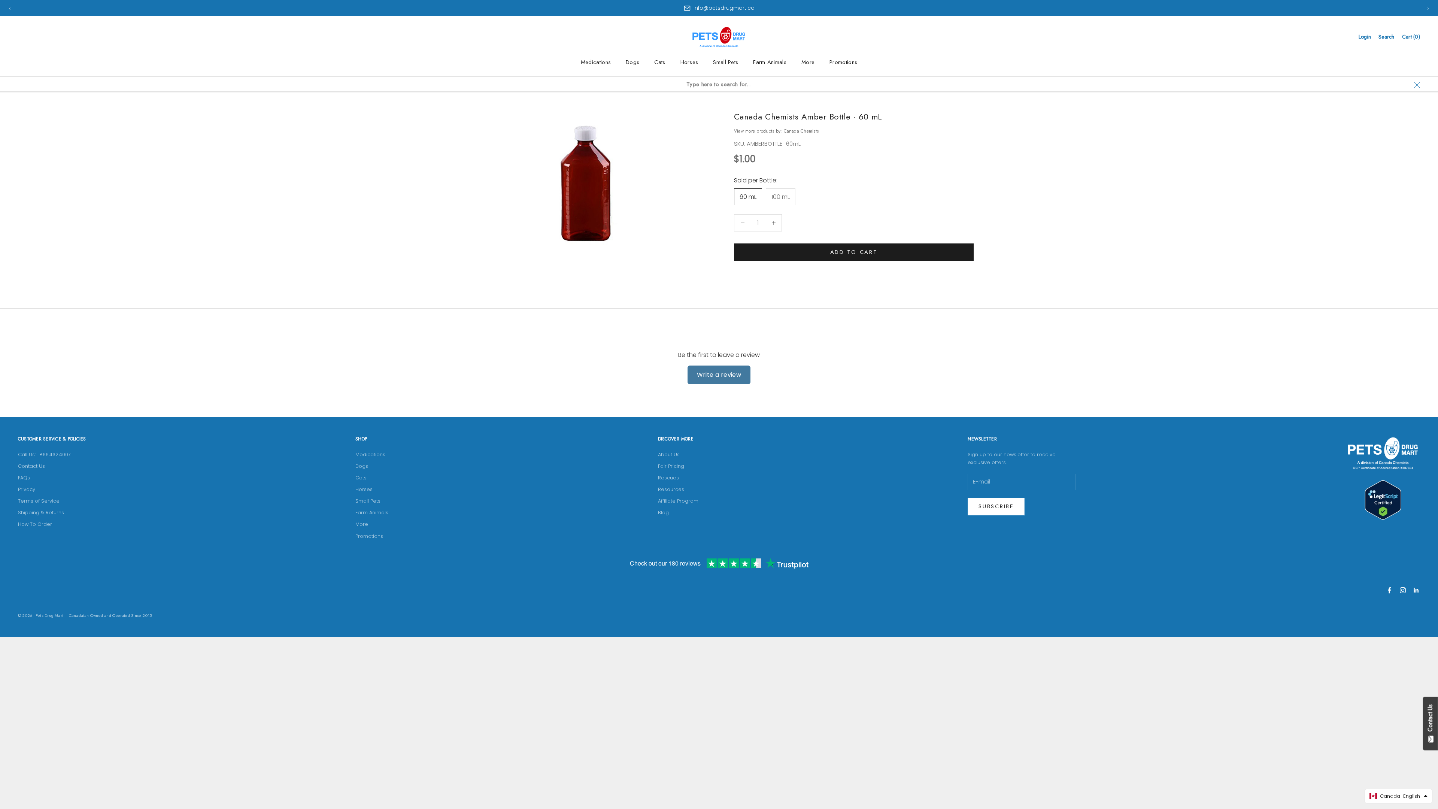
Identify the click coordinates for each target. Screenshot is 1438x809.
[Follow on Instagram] (1403, 590)
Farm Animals (769, 62)
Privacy (26, 489)
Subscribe (996, 506)
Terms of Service (39, 501)
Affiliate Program (678, 501)
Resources (671, 489)
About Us (669, 454)
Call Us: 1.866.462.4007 (44, 454)
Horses (689, 62)
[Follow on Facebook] (1389, 590)
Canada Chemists (801, 131)
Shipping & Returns (41, 512)
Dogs (632, 62)
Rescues (668, 478)
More (807, 62)
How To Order (35, 524)
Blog (663, 512)
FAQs (24, 478)
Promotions (843, 62)
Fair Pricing (671, 466)
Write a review (719, 374)
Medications (596, 62)
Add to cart (854, 252)
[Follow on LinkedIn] (1416, 590)
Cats (659, 62)
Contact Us (31, 466)
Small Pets (725, 62)
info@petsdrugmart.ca (724, 8)
